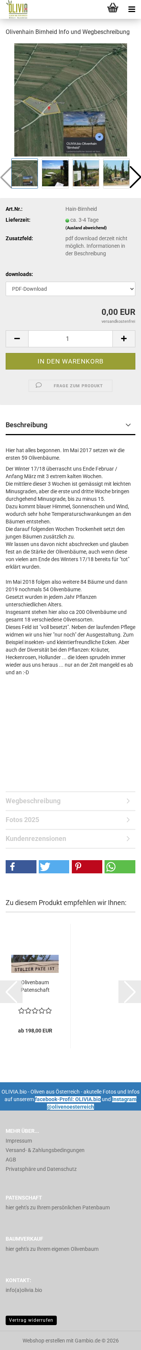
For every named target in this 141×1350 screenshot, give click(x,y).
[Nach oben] (120, 1339)
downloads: (19, 274)
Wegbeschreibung (33, 801)
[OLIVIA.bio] (15, 9)
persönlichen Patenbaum (81, 1207)
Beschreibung (26, 425)
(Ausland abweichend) (86, 228)
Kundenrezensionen (36, 838)
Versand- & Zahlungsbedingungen (45, 1150)
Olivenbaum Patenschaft (35, 986)
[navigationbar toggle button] (131, 9)
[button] (17, 338)
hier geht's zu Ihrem (29, 1207)
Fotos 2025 (22, 820)
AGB (11, 1160)
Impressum (19, 1141)
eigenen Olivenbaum (75, 1249)
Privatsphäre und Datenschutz (41, 1169)
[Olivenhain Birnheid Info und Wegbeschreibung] (70, 100)
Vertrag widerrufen (31, 1320)
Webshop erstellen (44, 1341)
